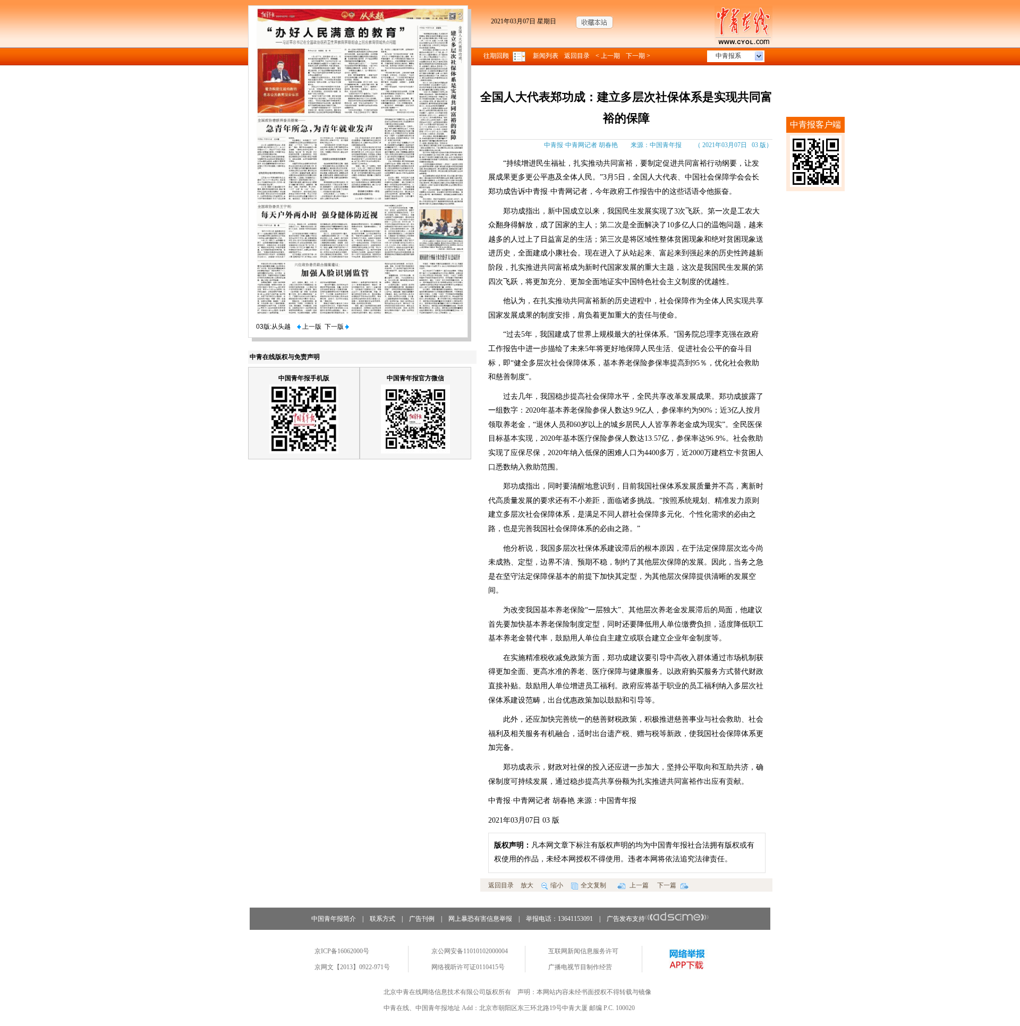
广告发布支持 (626, 918)
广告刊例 (422, 918)
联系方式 (382, 918)
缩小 (556, 885)
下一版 (335, 326)
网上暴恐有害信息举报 (480, 918)
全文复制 (593, 885)
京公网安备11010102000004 (469, 951)
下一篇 (667, 885)
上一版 (311, 326)
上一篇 (638, 885)
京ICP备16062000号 (341, 951)
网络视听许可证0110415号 (468, 967)
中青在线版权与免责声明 (285, 357)
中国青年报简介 (333, 918)
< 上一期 (608, 55)
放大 (527, 885)
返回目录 (577, 55)
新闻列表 (545, 55)
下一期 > (638, 55)
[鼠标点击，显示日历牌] (520, 55)
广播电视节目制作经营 (580, 967)
